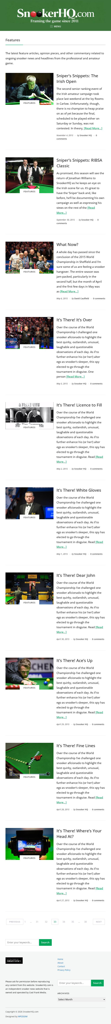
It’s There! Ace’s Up (74, 660)
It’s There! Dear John (76, 575)
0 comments (99, 298)
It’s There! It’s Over (74, 319)
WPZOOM (22, 1016)
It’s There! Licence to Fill (79, 405)
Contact (61, 966)
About (60, 962)
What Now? (67, 244)
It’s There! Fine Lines (76, 745)
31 (37, 921)
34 (63, 921)
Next (99, 921)
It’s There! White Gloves (79, 490)
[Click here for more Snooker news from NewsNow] (14, 960)
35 (72, 921)
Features (30, 103)
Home (60, 959)
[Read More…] (93, 128)
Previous (14, 921)
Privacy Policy (64, 970)
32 (46, 921)
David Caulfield (81, 298)
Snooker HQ (86, 135)
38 (85, 921)
